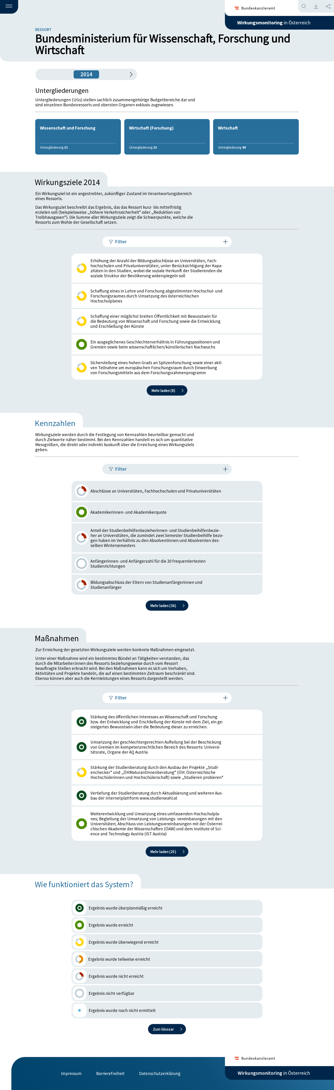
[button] (9, 7)
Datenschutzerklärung (159, 1073)
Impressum (71, 1073)
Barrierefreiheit (110, 1073)
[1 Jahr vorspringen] (129, 74)
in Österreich (273, 22)
